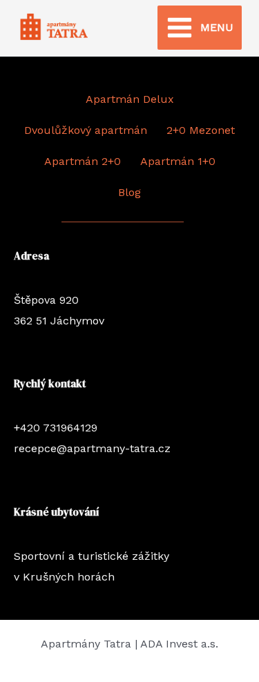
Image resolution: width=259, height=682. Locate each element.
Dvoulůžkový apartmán (85, 130)
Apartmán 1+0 (177, 161)
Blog (129, 192)
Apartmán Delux (130, 99)
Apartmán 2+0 (82, 161)
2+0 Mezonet (200, 130)
